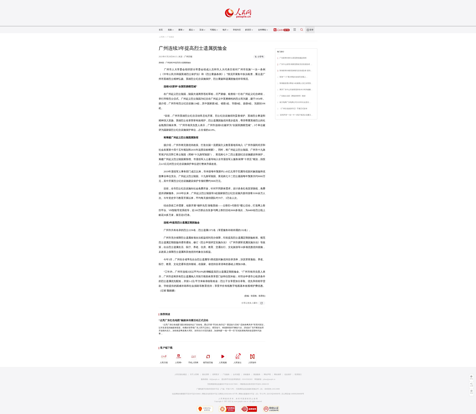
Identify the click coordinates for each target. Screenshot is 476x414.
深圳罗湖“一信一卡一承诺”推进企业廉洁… (296, 115)
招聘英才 (215, 374)
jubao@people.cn (269, 379)
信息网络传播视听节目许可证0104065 (186, 394)
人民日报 (164, 362)
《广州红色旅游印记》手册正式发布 (293, 109)
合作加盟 (236, 374)
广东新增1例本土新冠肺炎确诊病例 (293, 58)
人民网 (161, 37)
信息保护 (287, 374)
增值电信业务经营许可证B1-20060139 (254, 384)
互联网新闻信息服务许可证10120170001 (222, 384)
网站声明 (267, 374)
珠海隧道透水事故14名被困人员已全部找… (296, 83)
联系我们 (298, 374)
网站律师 (277, 374)
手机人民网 (193, 362)
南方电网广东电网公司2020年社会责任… (295, 102)
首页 (161, 30)
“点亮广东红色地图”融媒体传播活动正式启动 (183, 320)
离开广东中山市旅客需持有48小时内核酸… (296, 90)
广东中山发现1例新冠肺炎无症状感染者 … (296, 64)
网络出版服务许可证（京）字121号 (252, 394)
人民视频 (223, 362)
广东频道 (170, 37)
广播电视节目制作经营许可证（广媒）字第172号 (215, 389)
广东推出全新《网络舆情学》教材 (293, 96)
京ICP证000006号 (273, 394)
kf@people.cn (214, 379)
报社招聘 (205, 374)
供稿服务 (246, 374)
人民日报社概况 (181, 374)
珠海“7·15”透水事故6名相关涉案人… (294, 77)
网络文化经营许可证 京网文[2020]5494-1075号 (219, 394)
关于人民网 (194, 374)
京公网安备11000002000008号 (293, 394)
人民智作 (252, 362)
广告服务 (226, 374)
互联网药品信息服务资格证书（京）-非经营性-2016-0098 (258, 389)
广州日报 (188, 57)
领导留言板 (208, 362)
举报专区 (237, 30)
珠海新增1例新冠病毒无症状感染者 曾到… (296, 71)
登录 (311, 30)
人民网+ (178, 362)
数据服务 (256, 374)
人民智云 (237, 362)
